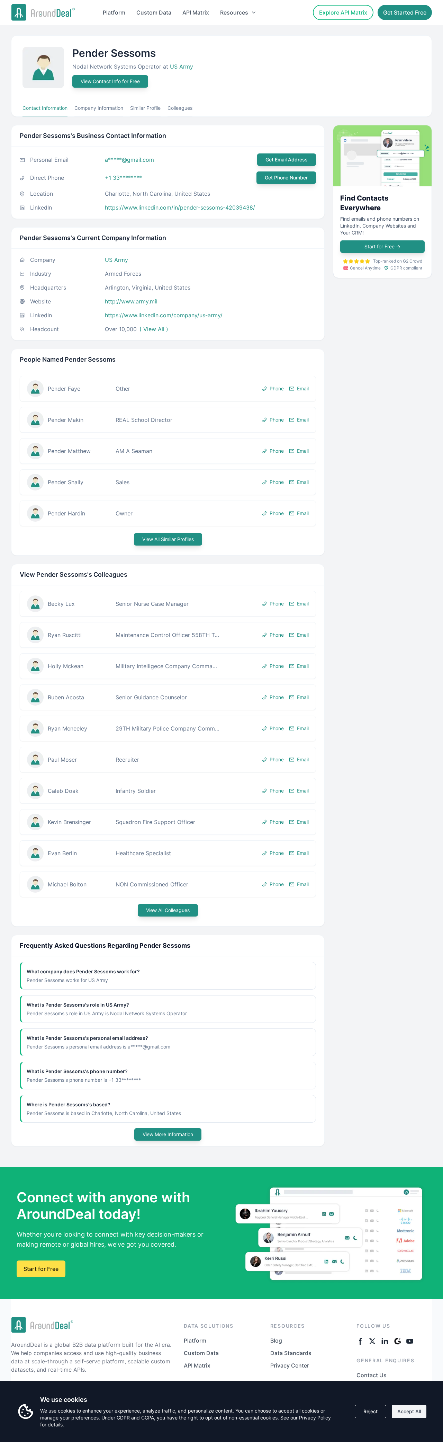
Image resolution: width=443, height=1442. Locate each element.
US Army (181, 66)
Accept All (409, 1411)
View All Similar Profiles (168, 539)
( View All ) (153, 329)
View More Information (168, 1134)
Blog (276, 1340)
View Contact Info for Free (110, 81)
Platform (114, 12)
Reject (370, 1411)
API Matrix (195, 12)
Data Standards (290, 1353)
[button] (168, 388)
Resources (234, 12)
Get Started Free (404, 12)
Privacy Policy (315, 1418)
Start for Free (382, 246)
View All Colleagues (168, 910)
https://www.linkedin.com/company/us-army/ (164, 315)
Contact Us (371, 1375)
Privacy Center (289, 1365)
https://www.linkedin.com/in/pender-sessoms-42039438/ (180, 207)
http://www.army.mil (131, 301)
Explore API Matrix (343, 12)
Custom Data (153, 12)
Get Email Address (286, 159)
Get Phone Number (286, 177)
